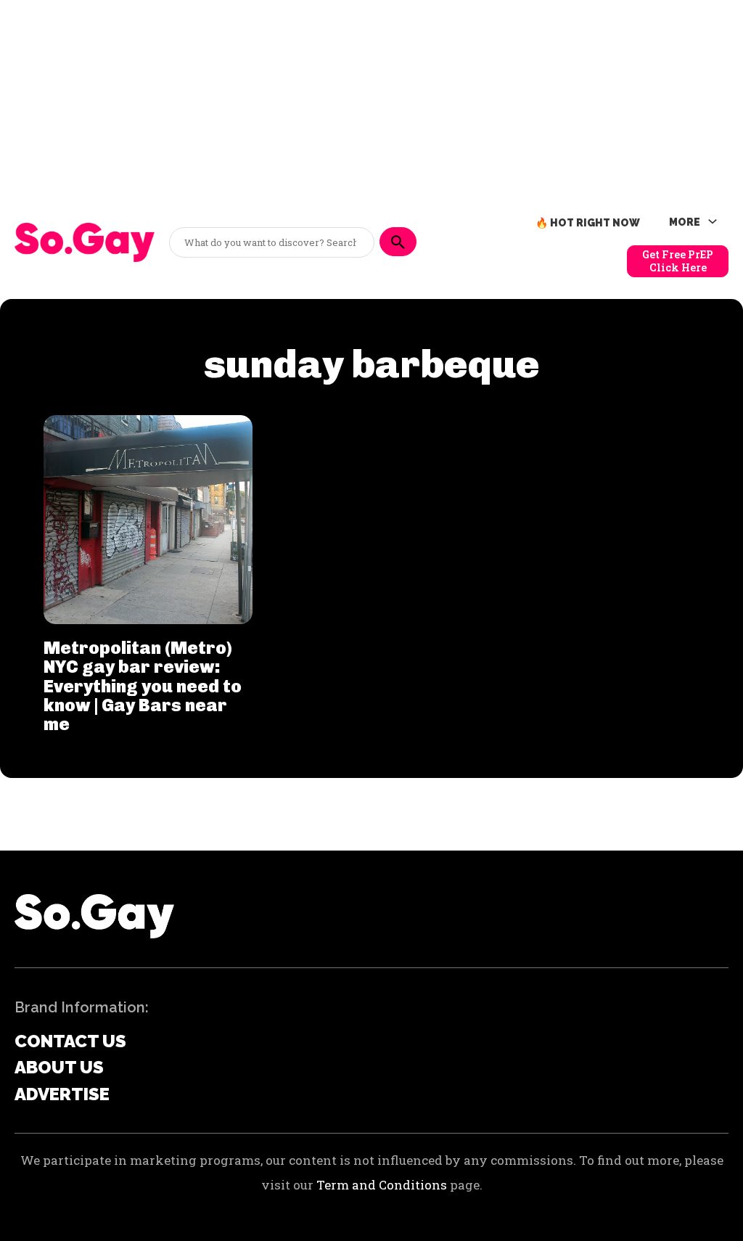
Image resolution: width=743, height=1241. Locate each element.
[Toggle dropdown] (712, 222)
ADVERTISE (62, 1094)
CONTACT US (70, 1041)
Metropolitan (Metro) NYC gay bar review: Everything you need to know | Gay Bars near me (143, 686)
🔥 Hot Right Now (587, 223)
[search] (397, 241)
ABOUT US (59, 1067)
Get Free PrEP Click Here (677, 260)
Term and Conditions (381, 1184)
